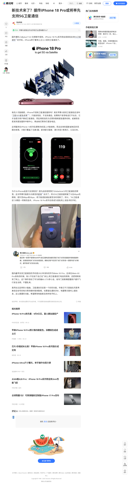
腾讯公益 (61, 473)
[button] (112, 17)
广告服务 (48, 473)
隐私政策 (36, 473)
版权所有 (49, 481)
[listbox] (46, 356)
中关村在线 (15, 322)
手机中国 (14, 388)
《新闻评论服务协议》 (39, 411)
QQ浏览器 (67, 473)
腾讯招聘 (55, 473)
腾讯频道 (74, 473)
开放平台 (42, 473)
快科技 (14, 355)
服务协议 (30, 473)
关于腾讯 (14, 473)
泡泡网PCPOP (16, 371)
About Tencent (22, 473)
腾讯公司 (43, 481)
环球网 (14, 339)
